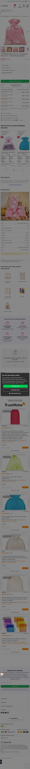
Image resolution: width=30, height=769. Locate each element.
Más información (20, 382)
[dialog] (15, 384)
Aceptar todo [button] (15, 386)
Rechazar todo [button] (15, 390)
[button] (15, 393)
